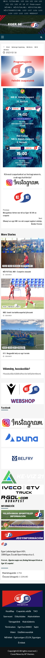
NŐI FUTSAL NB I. (20, 7)
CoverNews (15, 654)
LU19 (24, 10)
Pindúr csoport (35, 4)
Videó (12, 632)
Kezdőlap (10, 611)
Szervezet (7, 616)
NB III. (5, 1)
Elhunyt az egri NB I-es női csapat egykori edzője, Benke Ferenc (22, 221)
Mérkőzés (30, 47)
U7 (27, 4)
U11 (11, 4)
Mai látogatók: (9, 573)
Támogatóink (14, 621)
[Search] (41, 37)
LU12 (21, 13)
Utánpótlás (21, 347)
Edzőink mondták (25, 632)
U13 (40, 1)
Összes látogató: (10, 576)
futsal (4, 266)
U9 (20, 4)
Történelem (10, 627)
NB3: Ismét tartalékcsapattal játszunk (18, 312)
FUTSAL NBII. (14, 1)
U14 (35, 1)
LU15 (40, 10)
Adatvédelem (34, 616)
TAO (35, 611)
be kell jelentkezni (33, 373)
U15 (31, 1)
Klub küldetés (28, 621)
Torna (10, 347)
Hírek (8, 47)
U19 (22, 1)
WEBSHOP (34, 13)
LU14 (10, 13)
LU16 (35, 10)
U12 (7, 4)
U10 (16, 4)
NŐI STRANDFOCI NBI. (12, 10)
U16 (26, 1)
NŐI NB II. (8, 7)
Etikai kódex (20, 616)
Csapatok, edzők (23, 611)
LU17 (30, 10)
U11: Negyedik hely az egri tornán (16, 353)
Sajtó (36, 627)
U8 (24, 4)
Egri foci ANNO (25, 627)
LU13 (16, 13)
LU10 (26, 13)
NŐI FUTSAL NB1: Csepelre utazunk (17, 272)
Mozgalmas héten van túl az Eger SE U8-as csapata (19, 213)
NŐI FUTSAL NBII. (35, 7)
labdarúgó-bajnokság (18, 47)
